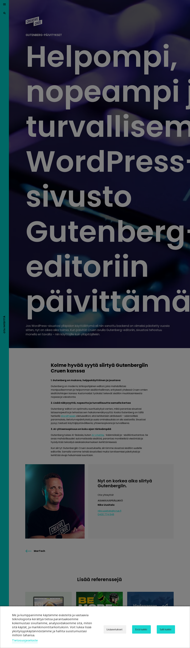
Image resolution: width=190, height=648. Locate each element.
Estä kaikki (141, 629)
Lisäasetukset (114, 629)
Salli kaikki (165, 629)
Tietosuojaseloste (25, 640)
